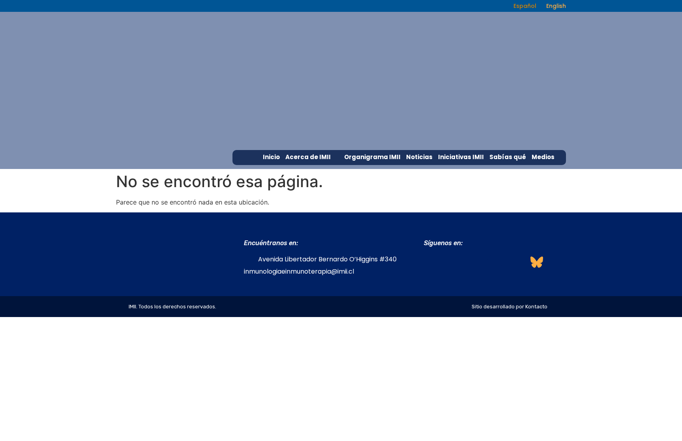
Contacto (547, 171)
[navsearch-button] (496, 6)
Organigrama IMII (372, 157)
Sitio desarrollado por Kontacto (509, 307)
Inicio (271, 157)
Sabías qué (507, 157)
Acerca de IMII (308, 157)
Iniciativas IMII (461, 157)
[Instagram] (452, 261)
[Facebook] (431, 261)
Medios (543, 157)
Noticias (419, 157)
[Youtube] (515, 261)
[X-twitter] (494, 261)
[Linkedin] (473, 261)
